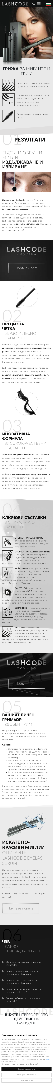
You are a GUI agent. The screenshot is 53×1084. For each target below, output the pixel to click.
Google (48, 1059)
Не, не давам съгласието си (26, 1075)
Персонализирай (26, 1080)
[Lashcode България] (16, 4)
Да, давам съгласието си (26, 1069)
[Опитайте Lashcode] (40, 3)
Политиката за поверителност (20, 1035)
